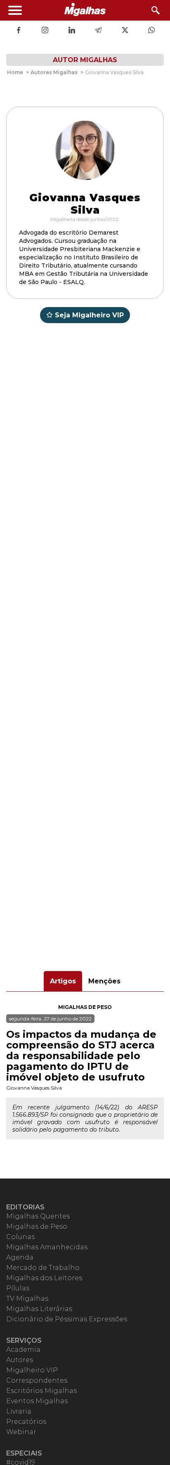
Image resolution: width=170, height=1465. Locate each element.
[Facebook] (18, 31)
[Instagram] (45, 31)
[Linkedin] (72, 31)
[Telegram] (98, 31)
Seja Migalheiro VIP (89, 315)
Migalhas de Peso (85, 1007)
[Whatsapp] (151, 31)
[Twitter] (125, 31)
